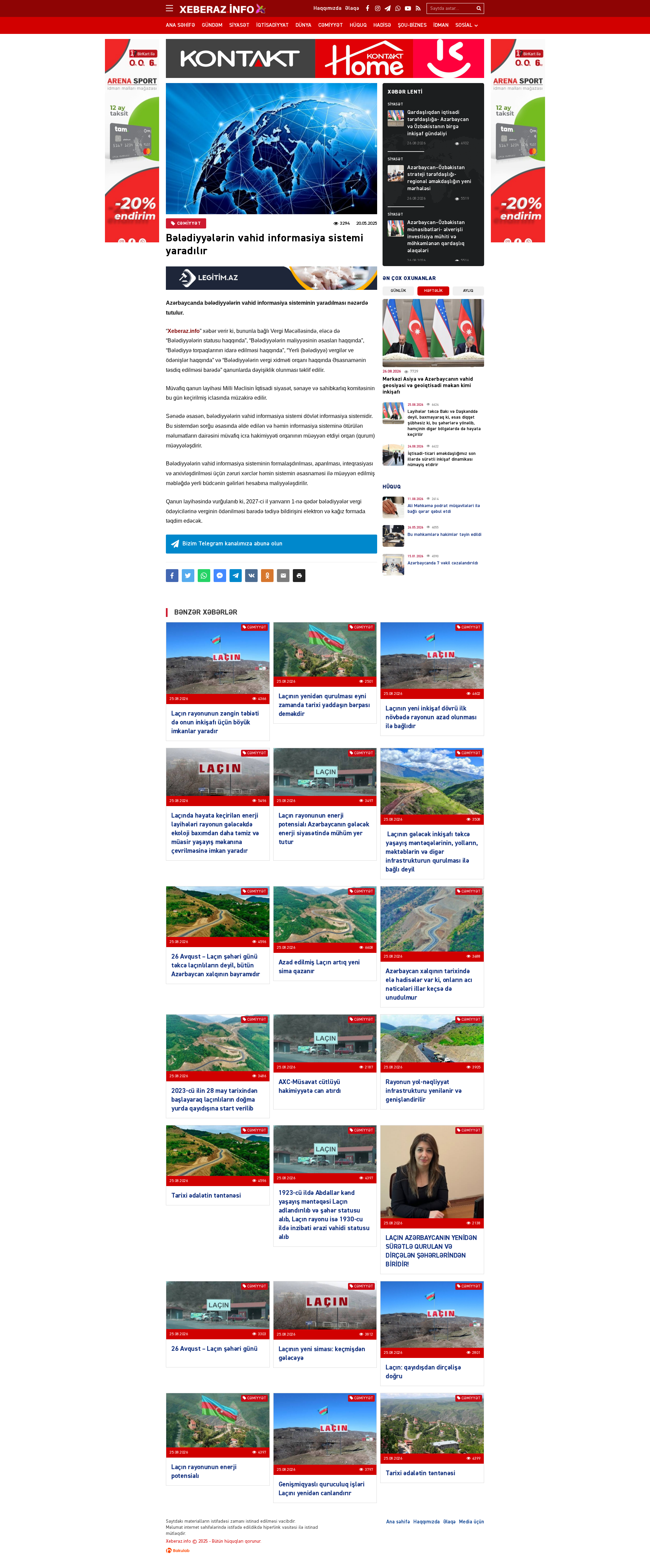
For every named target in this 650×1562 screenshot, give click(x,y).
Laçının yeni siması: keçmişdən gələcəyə (322, 1353)
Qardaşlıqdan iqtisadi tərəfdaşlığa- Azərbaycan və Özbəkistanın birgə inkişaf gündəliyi (438, 123)
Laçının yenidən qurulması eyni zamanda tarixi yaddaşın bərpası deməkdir (324, 705)
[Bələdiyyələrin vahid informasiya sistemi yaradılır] (271, 148)
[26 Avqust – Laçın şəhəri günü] (217, 1310)
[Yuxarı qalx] (631, 1543)
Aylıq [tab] (468, 291)
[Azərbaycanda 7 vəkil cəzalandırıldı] (393, 565)
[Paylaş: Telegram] (236, 575)
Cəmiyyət (330, 25)
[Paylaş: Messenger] (220, 575)
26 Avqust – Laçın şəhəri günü (214, 1348)
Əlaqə (449, 1521)
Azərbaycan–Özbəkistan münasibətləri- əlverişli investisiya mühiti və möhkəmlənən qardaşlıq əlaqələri (436, 237)
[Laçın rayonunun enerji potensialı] (217, 1425)
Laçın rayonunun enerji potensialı (203, 1471)
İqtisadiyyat (272, 25)
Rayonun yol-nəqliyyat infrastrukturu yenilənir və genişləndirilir (423, 1091)
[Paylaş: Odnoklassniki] (267, 575)
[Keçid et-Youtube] (408, 8)
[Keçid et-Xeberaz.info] (216, 8)
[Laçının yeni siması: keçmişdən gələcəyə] (325, 1310)
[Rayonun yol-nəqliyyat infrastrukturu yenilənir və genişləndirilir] (432, 1044)
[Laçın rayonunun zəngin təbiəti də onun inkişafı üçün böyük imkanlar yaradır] (217, 663)
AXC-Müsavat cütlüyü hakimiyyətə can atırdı (310, 1086)
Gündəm (212, 25)
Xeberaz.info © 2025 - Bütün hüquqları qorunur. (213, 1541)
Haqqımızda (426, 1521)
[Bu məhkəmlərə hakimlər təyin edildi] (393, 536)
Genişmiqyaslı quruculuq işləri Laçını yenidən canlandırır (322, 1489)
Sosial (464, 25)
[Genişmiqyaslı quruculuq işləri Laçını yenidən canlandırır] (325, 1434)
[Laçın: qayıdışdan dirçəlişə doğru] (432, 1319)
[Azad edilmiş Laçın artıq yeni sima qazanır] (325, 919)
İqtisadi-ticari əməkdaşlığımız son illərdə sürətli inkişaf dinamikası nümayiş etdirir (442, 459)
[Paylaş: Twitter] (188, 575)
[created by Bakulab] (325, 1550)
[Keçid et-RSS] (418, 8)
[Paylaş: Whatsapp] (204, 575)
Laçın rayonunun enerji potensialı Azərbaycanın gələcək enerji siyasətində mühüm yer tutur (324, 828)
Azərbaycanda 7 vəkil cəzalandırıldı (443, 563)
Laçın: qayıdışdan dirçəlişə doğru (423, 1372)
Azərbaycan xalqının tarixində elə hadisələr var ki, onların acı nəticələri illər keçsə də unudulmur (429, 984)
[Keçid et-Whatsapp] (398, 8)
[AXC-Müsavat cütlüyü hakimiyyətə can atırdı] (325, 1044)
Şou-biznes (412, 25)
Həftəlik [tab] (433, 291)
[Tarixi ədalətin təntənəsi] (217, 1155)
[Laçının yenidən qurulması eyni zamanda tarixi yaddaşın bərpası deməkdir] (325, 654)
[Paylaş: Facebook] (172, 575)
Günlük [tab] (398, 291)
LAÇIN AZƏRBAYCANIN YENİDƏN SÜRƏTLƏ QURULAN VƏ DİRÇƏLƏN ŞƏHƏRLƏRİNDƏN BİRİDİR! (431, 1251)
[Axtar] (479, 8)
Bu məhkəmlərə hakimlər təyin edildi (444, 534)
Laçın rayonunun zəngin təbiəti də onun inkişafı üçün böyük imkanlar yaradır (215, 722)
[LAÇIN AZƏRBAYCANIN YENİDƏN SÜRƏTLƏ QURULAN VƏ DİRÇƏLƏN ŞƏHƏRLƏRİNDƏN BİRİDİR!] (432, 1177)
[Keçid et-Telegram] (388, 8)
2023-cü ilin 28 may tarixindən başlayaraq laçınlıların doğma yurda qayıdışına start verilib (214, 1099)
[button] (299, 575)
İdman (441, 25)
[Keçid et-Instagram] (377, 8)
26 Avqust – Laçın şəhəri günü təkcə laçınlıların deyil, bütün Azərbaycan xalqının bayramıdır (215, 965)
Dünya (303, 25)
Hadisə (382, 25)
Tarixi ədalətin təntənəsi (206, 1195)
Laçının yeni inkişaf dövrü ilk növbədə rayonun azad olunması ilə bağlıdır (431, 717)
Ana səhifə (180, 25)
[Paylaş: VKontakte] (251, 575)
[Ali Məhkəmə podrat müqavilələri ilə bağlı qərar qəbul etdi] (393, 507)
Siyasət (239, 25)
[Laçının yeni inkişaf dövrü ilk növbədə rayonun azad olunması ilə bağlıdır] (432, 660)
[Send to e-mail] (283, 575)
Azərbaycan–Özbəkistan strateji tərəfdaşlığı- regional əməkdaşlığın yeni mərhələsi (439, 178)
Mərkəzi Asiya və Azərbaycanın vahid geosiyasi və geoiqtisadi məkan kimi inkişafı (428, 386)
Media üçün (471, 1521)
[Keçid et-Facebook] (367, 8)
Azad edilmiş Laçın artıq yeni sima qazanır (319, 967)
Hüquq (358, 25)
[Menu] (172, 8)
